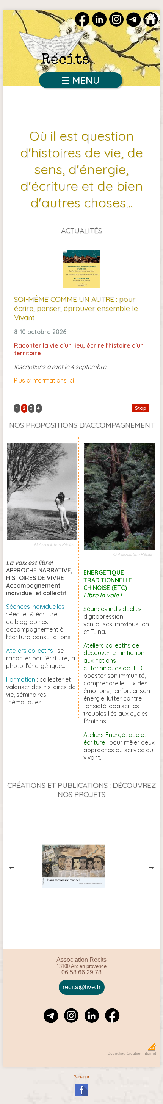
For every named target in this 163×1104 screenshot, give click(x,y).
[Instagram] (116, 24)
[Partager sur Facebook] (81, 1094)
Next (151, 866)
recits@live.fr (82, 987)
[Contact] (133, 24)
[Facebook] (82, 24)
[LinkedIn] (99, 24)
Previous (12, 866)
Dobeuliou (116, 1053)
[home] (150, 24)
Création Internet (141, 1053)
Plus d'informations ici (44, 380)
